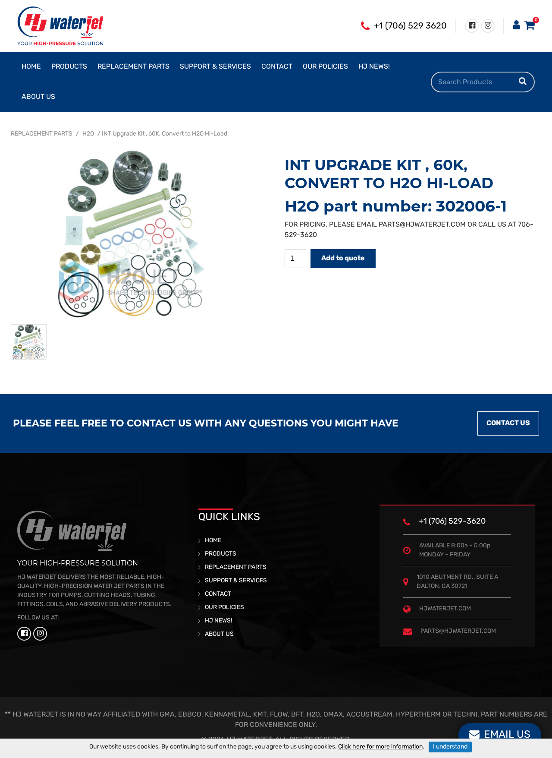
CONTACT (276, 66)
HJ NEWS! (374, 66)
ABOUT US (38, 97)
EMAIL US (507, 735)
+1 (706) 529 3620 (410, 26)
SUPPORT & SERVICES (215, 66)
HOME (31, 66)
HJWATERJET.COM (445, 609)
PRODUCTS (69, 66)
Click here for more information (380, 747)
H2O (88, 134)
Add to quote (343, 258)
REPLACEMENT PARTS (133, 66)
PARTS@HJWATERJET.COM (422, 224)
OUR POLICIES (325, 66)
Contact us (508, 423)
